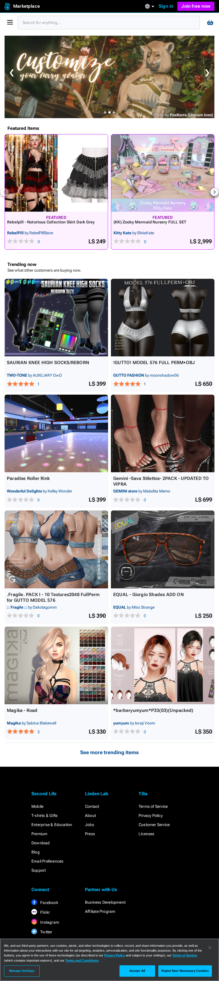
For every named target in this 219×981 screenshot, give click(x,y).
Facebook (48, 902)
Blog (35, 852)
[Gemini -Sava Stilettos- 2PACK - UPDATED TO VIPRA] (162, 433)
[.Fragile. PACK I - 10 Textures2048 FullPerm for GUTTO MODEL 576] (56, 549)
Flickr (44, 912)
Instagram (49, 922)
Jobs (89, 824)
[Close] (210, 947)
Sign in (166, 6)
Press (90, 833)
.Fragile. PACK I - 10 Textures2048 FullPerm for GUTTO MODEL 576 (53, 597)
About (90, 815)
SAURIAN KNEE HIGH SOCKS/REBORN (48, 362)
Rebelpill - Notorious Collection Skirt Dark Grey (51, 222)
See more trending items (109, 752)
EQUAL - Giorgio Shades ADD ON (148, 594)
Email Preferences (47, 861)
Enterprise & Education (51, 824)
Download (40, 843)
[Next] (214, 192)
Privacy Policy (151, 815)
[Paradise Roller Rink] (56, 433)
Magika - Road (22, 710)
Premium (39, 833)
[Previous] (5, 192)
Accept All (137, 970)
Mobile (37, 806)
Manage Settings (22, 970)
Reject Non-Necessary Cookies (184, 970)
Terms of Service (153, 806)
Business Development (105, 902)
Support (38, 870)
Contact (92, 806)
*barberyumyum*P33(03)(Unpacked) (153, 710)
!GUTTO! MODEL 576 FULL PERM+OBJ (154, 362)
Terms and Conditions (82, 960)
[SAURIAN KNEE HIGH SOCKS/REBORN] (56, 317)
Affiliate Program (100, 911)
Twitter (45, 932)
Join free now (195, 6)
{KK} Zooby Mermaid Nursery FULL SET (149, 222)
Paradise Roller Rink (28, 478)
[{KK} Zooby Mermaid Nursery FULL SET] (162, 173)
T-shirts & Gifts (44, 815)
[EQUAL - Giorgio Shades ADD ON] (162, 549)
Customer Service (154, 824)
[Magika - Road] (56, 665)
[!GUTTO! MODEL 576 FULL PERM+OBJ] (162, 317)
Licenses (147, 833)
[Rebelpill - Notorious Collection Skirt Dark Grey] (56, 173)
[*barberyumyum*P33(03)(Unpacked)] (162, 665)
